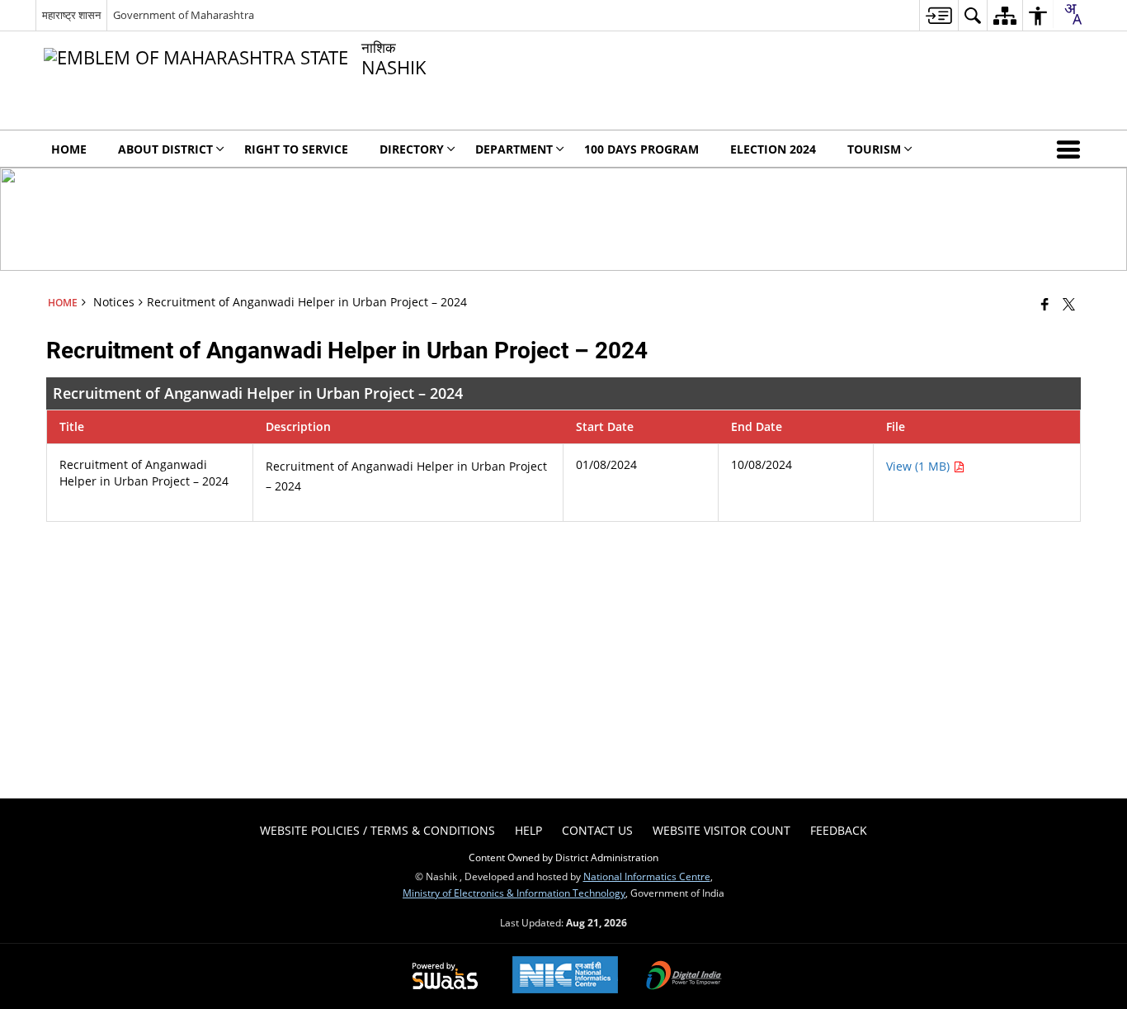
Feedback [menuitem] (838, 830)
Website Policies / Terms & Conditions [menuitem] (377, 830)
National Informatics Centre (646, 876)
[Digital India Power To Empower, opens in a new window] (684, 977)
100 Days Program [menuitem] (641, 149)
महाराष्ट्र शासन (71, 14)
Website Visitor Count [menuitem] (721, 830)
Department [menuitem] (514, 149)
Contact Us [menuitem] (597, 830)
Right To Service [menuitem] (296, 149)
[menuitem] (938, 15)
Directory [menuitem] (412, 149)
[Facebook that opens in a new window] (1045, 303)
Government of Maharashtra (183, 14)
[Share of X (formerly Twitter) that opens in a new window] (1069, 303)
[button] (1072, 148)
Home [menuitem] (69, 149)
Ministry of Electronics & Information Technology (514, 892)
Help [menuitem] (528, 830)
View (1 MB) (919, 466)
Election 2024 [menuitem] (773, 149)
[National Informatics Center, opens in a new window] (565, 976)
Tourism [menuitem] (874, 149)
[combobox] (1073, 14)
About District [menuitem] (165, 149)
